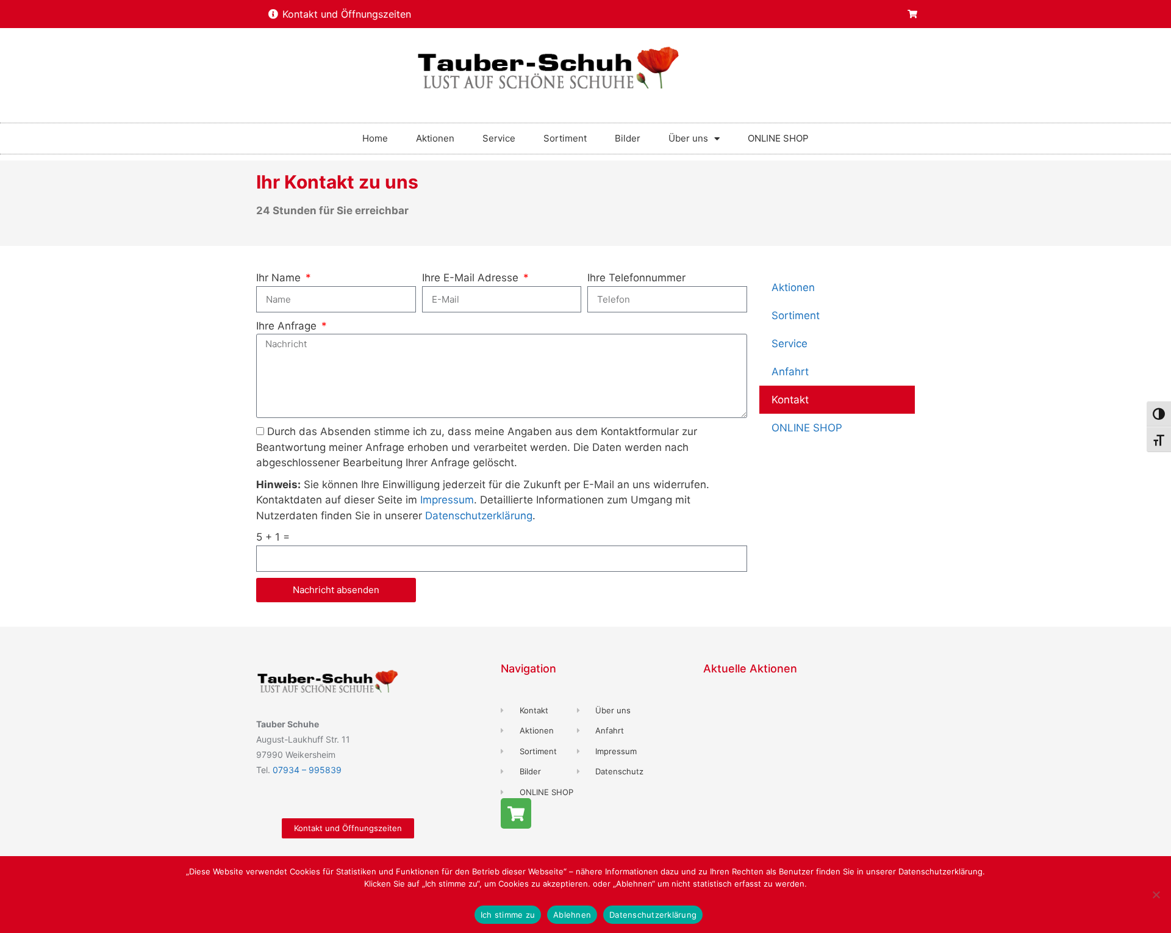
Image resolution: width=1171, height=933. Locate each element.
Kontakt (790, 400)
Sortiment (565, 138)
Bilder (627, 138)
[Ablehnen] (1156, 894)
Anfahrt (790, 372)
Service (498, 138)
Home (375, 138)
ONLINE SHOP (778, 138)
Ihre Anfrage (288, 326)
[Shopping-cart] (912, 14)
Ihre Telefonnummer (636, 278)
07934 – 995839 (307, 770)
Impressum (447, 500)
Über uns (688, 138)
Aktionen (435, 138)
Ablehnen (572, 915)
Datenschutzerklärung (478, 516)
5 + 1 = (273, 537)
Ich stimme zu (508, 915)
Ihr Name (280, 278)
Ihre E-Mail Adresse (471, 278)
